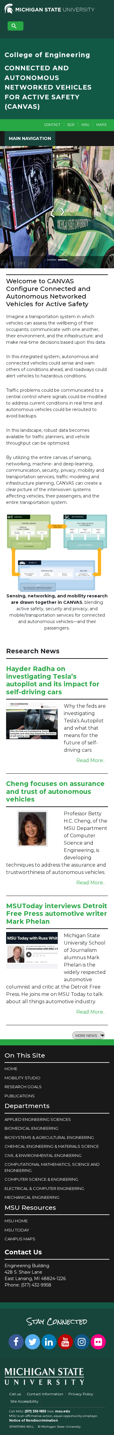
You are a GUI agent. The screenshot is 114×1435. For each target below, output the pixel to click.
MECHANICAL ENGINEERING (32, 1197)
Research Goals (23, 1086)
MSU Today (17, 1230)
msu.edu (62, 1411)
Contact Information (45, 1394)
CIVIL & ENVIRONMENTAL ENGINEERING (43, 1155)
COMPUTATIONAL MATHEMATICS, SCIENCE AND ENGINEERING (52, 1167)
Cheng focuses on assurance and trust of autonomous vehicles (55, 791)
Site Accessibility (24, 1401)
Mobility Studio (22, 1077)
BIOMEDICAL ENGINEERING (31, 1128)
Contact (52, 125)
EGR (70, 125)
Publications (20, 1095)
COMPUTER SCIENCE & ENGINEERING (41, 1179)
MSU (85, 125)
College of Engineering (47, 55)
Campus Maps (20, 1238)
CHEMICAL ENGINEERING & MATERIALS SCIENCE (52, 1146)
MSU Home (16, 1220)
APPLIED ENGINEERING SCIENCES (38, 1119)
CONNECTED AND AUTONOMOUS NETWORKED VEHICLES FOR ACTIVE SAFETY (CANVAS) (48, 87)
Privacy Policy (80, 1394)
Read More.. (90, 760)
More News (86, 1035)
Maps (101, 125)
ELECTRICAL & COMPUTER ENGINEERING (44, 1188)
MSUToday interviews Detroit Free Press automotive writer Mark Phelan (56, 913)
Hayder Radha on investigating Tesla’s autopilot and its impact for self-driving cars (52, 680)
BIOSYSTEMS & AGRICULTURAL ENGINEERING (49, 1137)
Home (11, 1068)
